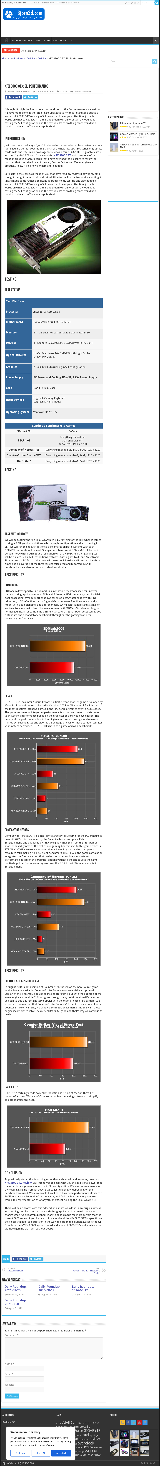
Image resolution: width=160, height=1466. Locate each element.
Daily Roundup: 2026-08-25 (16, 1288)
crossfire (85, 1426)
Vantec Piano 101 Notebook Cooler (86, 1270)
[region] (40, 1443)
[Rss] (126, 3)
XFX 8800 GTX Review (18, 1182)
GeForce (76, 1431)
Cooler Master (64, 1426)
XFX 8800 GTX (62, 155)
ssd (94, 1451)
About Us (35, 3)
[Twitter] (131, 3)
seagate (82, 1451)
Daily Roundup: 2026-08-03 (16, 1302)
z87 (91, 1455)
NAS (97, 1438)
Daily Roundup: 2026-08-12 (83, 1288)
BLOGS (47, 40)
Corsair (75, 1427)
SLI (88, 1451)
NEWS (37, 40)
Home (8, 58)
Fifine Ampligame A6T (133, 123)
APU (82, 1423)
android (76, 1423)
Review (88, 1447)
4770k (59, 1423)
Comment (11, 1335)
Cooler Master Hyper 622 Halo (137, 133)
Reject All (40, 1453)
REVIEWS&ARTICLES (21, 40)
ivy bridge (94, 1435)
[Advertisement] (100, 27)
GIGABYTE (92, 1430)
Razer (80, 1447)
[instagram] (138, 3)
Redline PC (8, 1422)
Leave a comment (83, 91)
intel (85, 1435)
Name (9, 1363)
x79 (84, 1455)
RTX (100, 1448)
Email (9, 1374)
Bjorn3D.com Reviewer (19, 91)
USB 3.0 (78, 1455)
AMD (67, 1422)
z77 (88, 1455)
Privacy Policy (48, 3)
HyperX (77, 1435)
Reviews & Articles (24, 58)
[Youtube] (135, 3)
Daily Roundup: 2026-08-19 (49, 1288)
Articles (42, 58)
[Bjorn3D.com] (24, 13)
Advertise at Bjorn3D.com (68, 3)
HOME (6, 40)
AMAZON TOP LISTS (62, 40)
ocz (75, 1443)
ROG (96, 1447)
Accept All (61, 1453)
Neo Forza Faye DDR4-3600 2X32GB (42, 50)
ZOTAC (97, 1455)
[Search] (157, 2)
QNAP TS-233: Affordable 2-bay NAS (138, 146)
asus (88, 1422)
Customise (20, 1453)
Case (96, 1423)
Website (9, 1384)
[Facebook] (129, 3)
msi (92, 1439)
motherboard (84, 1439)
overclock (86, 1443)
